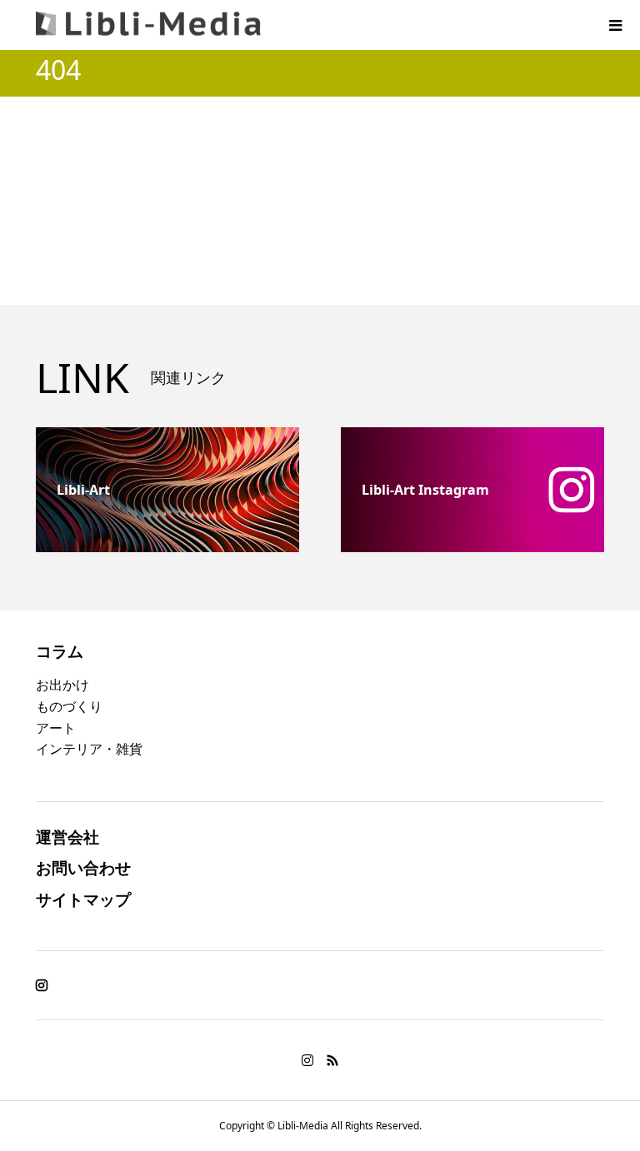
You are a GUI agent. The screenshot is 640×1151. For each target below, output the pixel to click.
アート (56, 728)
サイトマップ (83, 899)
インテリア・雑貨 (89, 749)
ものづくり (69, 706)
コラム (59, 650)
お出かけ (62, 684)
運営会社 (67, 836)
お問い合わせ (83, 867)
